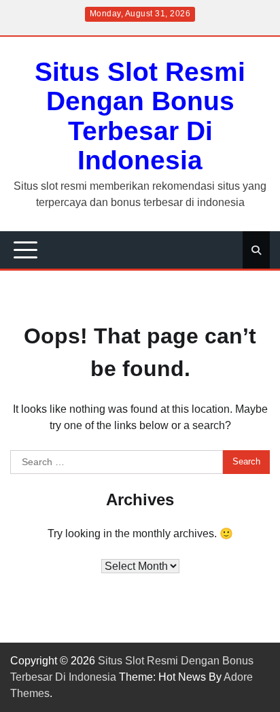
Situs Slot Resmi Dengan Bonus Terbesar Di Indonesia (140, 115)
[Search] (256, 250)
